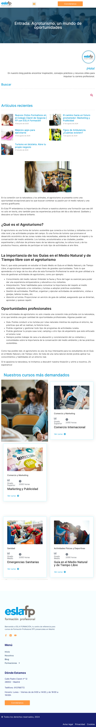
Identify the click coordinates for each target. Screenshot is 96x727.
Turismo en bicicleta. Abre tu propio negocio (30, 145)
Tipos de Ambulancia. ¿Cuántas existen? (74, 131)
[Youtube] (15, 635)
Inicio (7, 651)
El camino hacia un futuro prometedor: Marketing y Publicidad (76, 118)
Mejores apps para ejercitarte (25, 131)
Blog (7, 659)
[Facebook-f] (6, 635)
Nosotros (9, 655)
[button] (34, 4)
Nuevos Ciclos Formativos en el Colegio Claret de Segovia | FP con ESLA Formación (31, 118)
